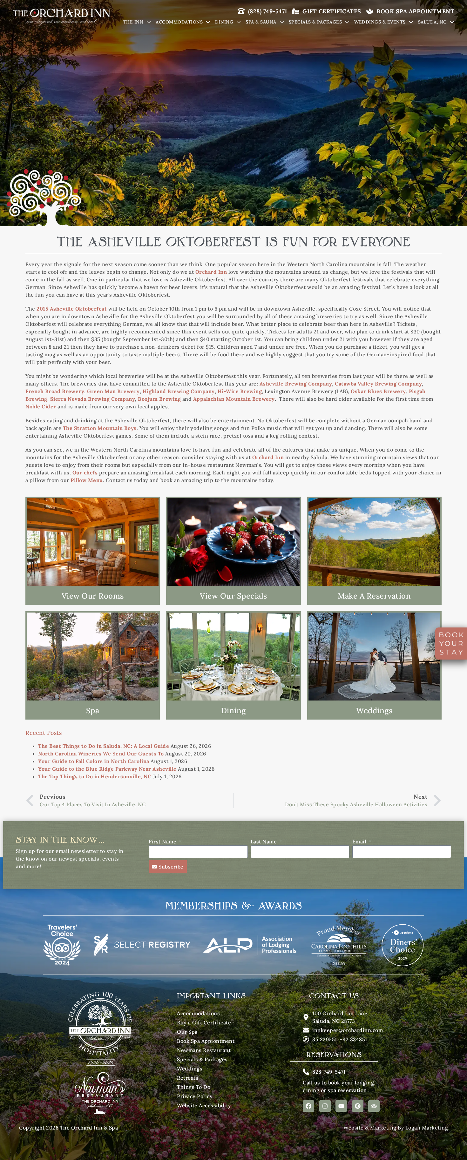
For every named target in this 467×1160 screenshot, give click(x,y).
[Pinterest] (357, 1106)
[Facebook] (308, 1106)
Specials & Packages (315, 22)
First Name (163, 841)
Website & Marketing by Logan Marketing (395, 1127)
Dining (224, 22)
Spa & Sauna (261, 22)
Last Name (264, 841)
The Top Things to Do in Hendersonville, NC (94, 776)
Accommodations (179, 22)
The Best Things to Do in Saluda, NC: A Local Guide (103, 746)
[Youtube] (341, 1106)
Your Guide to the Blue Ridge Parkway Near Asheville (107, 769)
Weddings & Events (380, 22)
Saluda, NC (432, 22)
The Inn (133, 22)
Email (360, 841)
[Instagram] (325, 1106)
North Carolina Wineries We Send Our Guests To (101, 753)
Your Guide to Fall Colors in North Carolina (93, 761)
